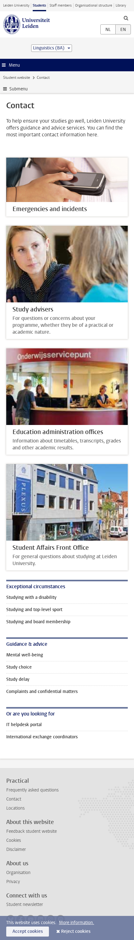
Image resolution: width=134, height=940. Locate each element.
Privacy (13, 882)
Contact (13, 799)
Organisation (18, 873)
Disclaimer (16, 849)
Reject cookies (75, 931)
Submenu (18, 89)
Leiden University (16, 5)
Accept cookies (27, 931)
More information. (76, 923)
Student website (16, 77)
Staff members (61, 5)
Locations (15, 808)
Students (39, 5)
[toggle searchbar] (126, 18)
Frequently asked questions (32, 790)
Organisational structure (93, 5)
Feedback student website (31, 831)
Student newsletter (24, 904)
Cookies (13, 840)
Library (121, 5)
